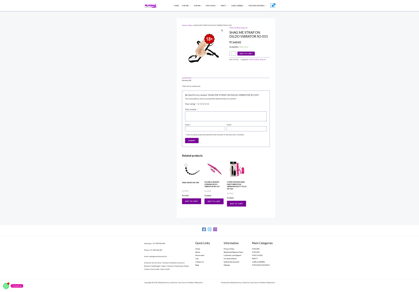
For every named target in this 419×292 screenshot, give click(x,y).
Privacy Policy (229, 249)
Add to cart (246, 53)
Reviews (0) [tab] (186, 80)
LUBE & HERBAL (237, 6)
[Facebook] (204, 229)
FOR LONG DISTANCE (261, 265)
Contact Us (199, 262)
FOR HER (185, 6)
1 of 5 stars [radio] (198, 104)
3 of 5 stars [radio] (203, 104)
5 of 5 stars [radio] (208, 104)
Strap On (244, 28)
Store (190, 25)
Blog (197, 265)
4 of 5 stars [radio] (206, 104)
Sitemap (227, 265)
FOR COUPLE (211, 6)
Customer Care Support (232, 255)
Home (176, 6)
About (197, 252)
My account (199, 255)
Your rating (190, 104)
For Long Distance (256, 6)
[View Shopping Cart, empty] (272, 5)
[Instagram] (215, 229)
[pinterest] (209, 229)
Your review (191, 109)
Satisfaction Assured (231, 262)
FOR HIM (197, 6)
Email (229, 125)
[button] (222, 31)
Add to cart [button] (191, 201)
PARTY (223, 6)
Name (188, 125)
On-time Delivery (230, 258)
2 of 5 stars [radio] (201, 104)
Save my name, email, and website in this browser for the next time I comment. (215, 135)
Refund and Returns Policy (233, 252)
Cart (197, 258)
